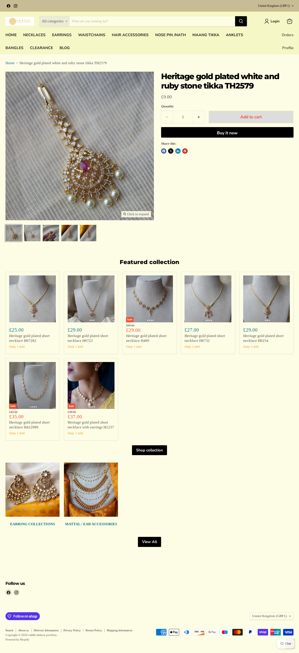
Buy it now (227, 133)
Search (9, 630)
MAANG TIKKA (205, 34)
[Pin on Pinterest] (185, 151)
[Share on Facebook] (163, 151)
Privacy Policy (72, 630)
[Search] (241, 21)
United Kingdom (274, 5)
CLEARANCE (41, 47)
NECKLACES (34, 34)
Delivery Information (46, 630)
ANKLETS (234, 34)
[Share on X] (170, 151)
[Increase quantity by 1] (199, 117)
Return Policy (94, 630)
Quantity (167, 106)
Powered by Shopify (17, 639)
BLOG (65, 47)
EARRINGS (62, 34)
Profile (288, 47)
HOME (11, 34)
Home (10, 63)
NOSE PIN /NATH (170, 34)
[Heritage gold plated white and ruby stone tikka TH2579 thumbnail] (13, 233)
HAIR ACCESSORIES (130, 34)
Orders (288, 34)
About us (23, 630)
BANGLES (14, 47)
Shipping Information (119, 630)
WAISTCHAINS (91, 34)
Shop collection (149, 450)
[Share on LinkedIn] (178, 151)
